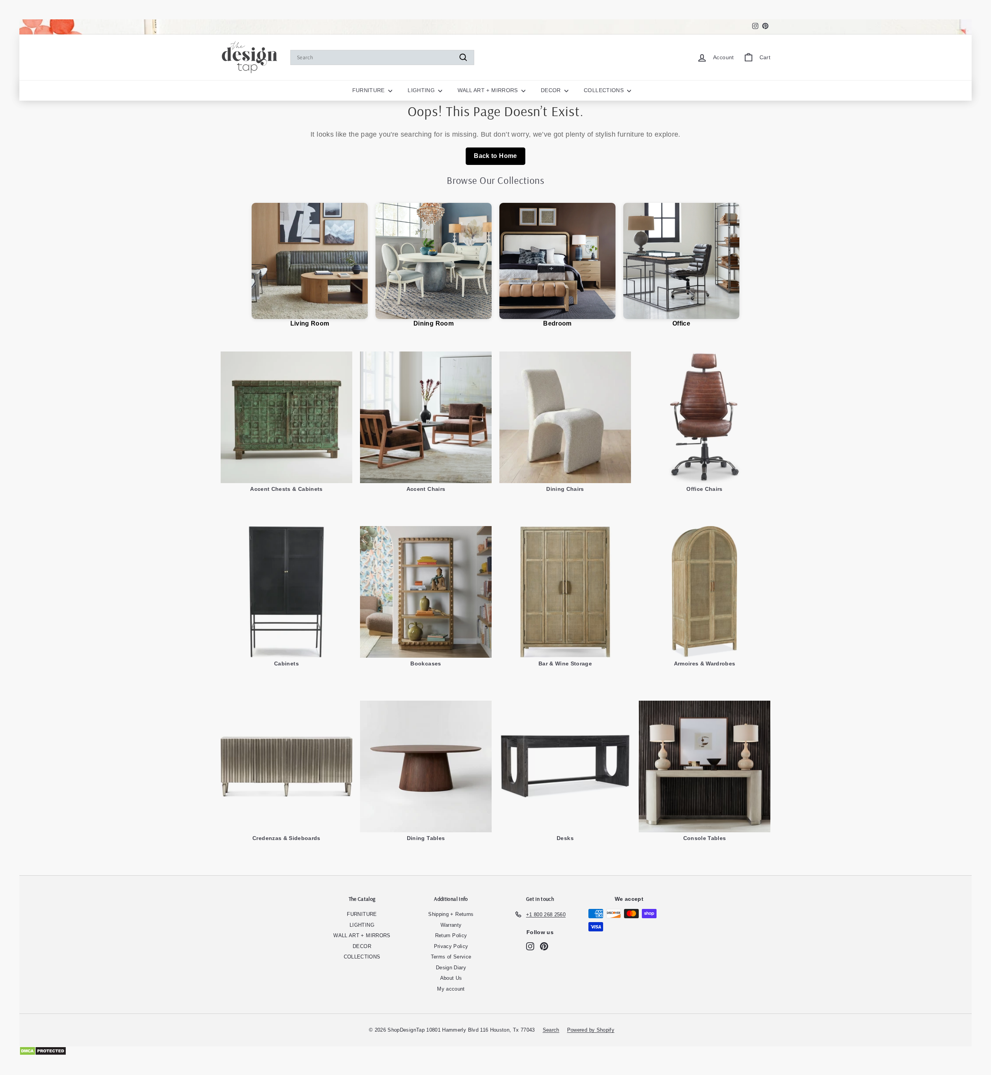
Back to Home (495, 156)
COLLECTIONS (604, 90)
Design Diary (451, 967)
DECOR (551, 90)
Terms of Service (451, 957)
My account (451, 989)
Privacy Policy (451, 946)
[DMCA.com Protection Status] (495, 1051)
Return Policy (451, 935)
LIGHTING (422, 90)
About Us (451, 978)
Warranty (451, 925)
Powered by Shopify (590, 1030)
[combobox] (382, 57)
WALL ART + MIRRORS (489, 90)
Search (551, 1030)
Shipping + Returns (450, 914)
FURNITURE (369, 90)
